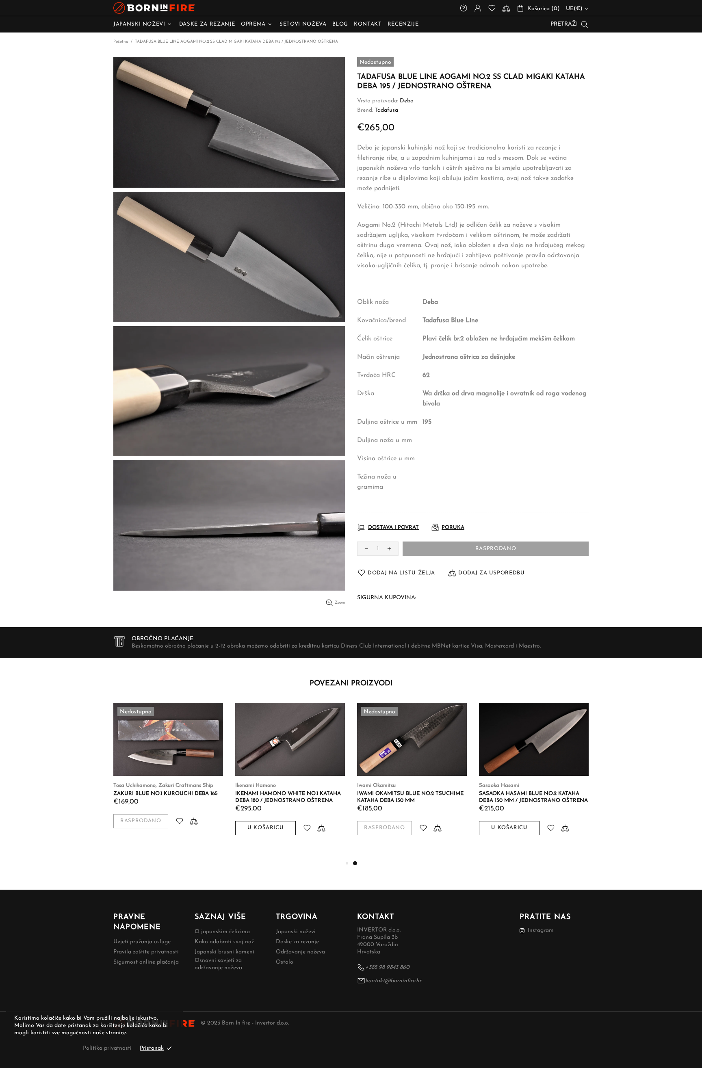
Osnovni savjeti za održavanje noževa (218, 964)
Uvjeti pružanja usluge (142, 942)
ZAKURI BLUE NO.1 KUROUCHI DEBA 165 (165, 793)
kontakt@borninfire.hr (393, 981)
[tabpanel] (412, 777)
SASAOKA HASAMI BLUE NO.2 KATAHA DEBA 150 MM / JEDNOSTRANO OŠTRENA (533, 797)
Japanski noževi (296, 932)
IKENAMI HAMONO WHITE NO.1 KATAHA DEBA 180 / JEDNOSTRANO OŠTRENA (288, 797)
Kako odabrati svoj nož (224, 942)
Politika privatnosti (107, 1048)
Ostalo (284, 962)
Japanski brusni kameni (224, 952)
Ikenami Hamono (255, 785)
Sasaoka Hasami (499, 785)
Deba (407, 101)
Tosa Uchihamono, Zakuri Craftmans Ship (163, 785)
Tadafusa (386, 110)
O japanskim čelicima (222, 932)
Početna (120, 41)
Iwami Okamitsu (376, 785)
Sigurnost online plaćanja (146, 962)
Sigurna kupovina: (386, 598)
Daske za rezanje (297, 942)
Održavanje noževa (300, 952)
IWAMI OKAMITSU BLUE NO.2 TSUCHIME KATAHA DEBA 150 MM (410, 797)
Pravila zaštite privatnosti (146, 952)
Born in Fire (154, 8)
